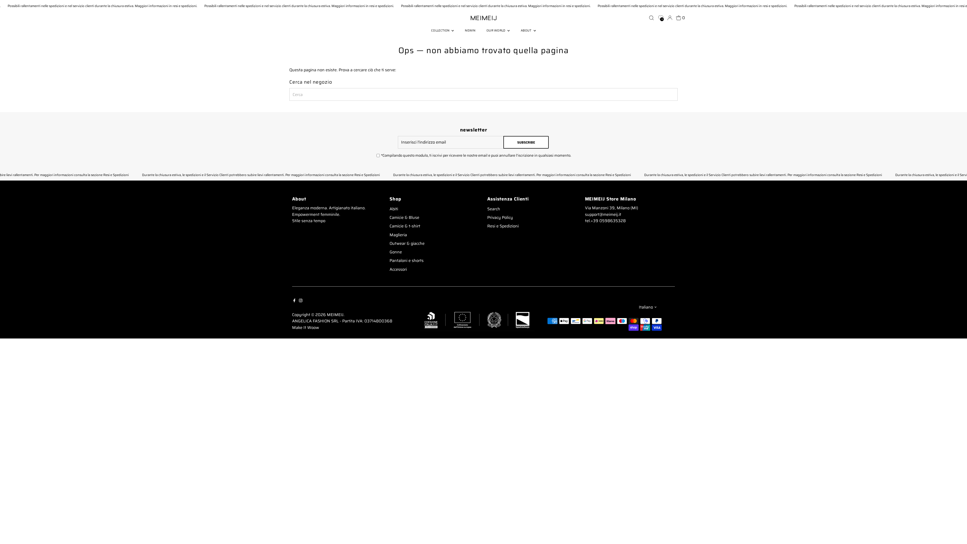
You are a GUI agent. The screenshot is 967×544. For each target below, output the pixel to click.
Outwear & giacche (407, 243)
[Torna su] (957, 530)
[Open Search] (651, 18)
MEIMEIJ (335, 315)
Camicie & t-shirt (405, 226)
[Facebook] (294, 300)
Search (493, 209)
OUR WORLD (496, 30)
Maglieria (398, 235)
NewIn (470, 30)
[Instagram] (301, 300)
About (526, 30)
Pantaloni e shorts (407, 260)
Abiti (394, 209)
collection (440, 30)
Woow (313, 327)
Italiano (646, 307)
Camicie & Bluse (404, 217)
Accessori (398, 269)
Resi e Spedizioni (503, 226)
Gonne (396, 252)
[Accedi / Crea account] (670, 18)
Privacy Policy (500, 217)
